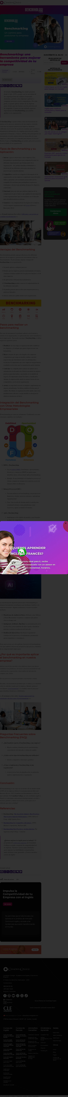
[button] (65, 523)
